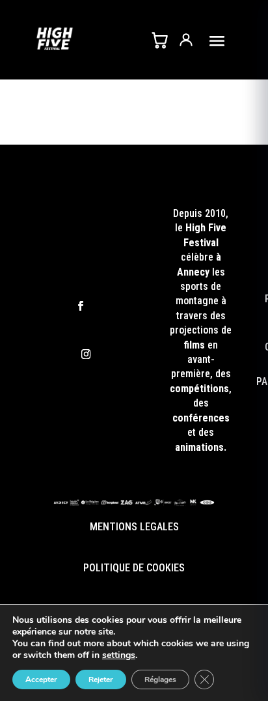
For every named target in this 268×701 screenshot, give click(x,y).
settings (118, 655)
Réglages (160, 679)
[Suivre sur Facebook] (81, 306)
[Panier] (159, 39)
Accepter (41, 679)
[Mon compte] (186, 39)
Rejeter (100, 679)
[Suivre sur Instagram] (86, 354)
